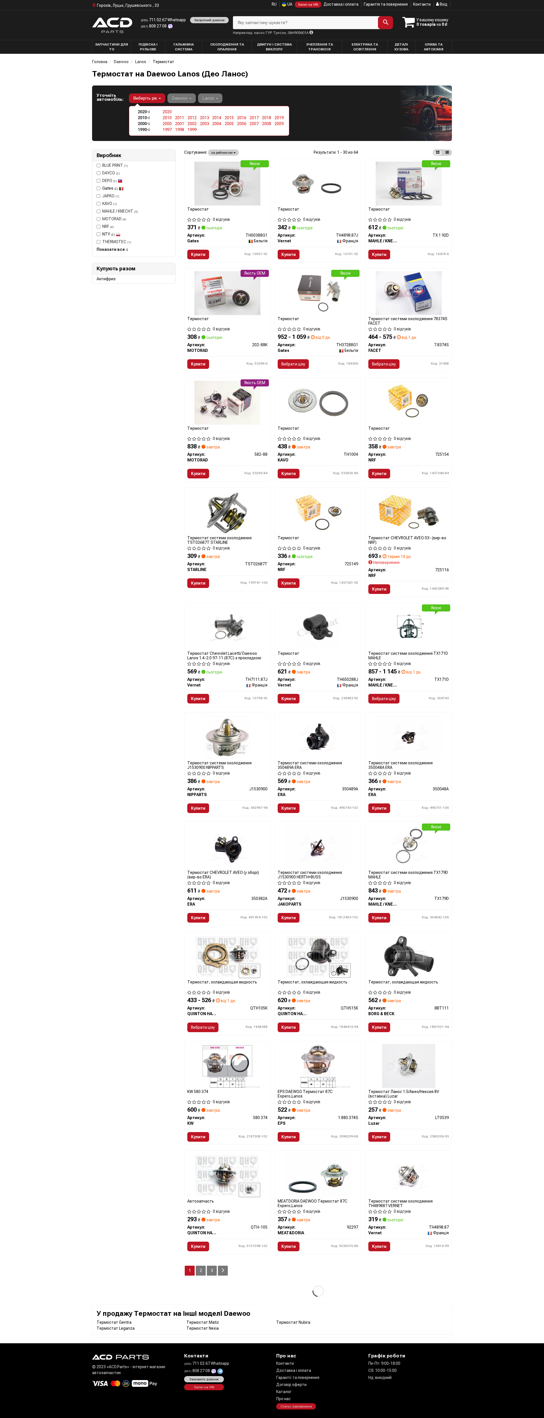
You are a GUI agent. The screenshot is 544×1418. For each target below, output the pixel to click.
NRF (108, 226)
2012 (192, 118)
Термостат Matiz (202, 1322)
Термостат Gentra (114, 1322)
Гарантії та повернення (297, 1377)
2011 (179, 118)
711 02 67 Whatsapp (163, 20)
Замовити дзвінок (204, 1379)
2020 (167, 112)
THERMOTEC (116, 241)
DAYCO (111, 173)
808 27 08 (154, 26)
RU (274, 4)
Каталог (284, 1391)
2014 (216, 118)
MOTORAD (114, 219)
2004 (216, 123)
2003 (204, 123)
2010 (167, 118)
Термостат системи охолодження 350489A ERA (310, 765)
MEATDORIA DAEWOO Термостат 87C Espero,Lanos (312, 1203)
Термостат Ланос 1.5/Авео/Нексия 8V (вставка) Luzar (403, 1093)
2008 (266, 123)
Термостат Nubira (293, 1322)
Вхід (443, 4)
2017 (254, 118)
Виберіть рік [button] (145, 98)
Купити (198, 254)
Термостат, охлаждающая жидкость (222, 982)
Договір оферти (291, 1384)
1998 (179, 129)
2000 (167, 123)
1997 (167, 129)
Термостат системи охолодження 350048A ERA (400, 765)
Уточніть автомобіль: (110, 97)
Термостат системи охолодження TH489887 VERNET (400, 1203)
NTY (108, 234)
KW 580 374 (197, 1091)
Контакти (422, 4)
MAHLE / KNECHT (120, 211)
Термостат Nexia (202, 1328)
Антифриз (106, 279)
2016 (241, 118)
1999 (192, 129)
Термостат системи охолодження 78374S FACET (407, 320)
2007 (254, 123)
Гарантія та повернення (386, 4)
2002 (192, 123)
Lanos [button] (208, 98)
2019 (279, 118)
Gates (110, 188)
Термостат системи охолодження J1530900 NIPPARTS (219, 765)
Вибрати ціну (293, 364)
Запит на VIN (308, 5)
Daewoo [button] (180, 98)
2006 (241, 123)
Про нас (283, 1398)
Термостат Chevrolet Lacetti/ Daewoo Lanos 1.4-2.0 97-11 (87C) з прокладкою (224, 655)
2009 (279, 123)
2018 (266, 118)
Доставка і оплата (341, 4)
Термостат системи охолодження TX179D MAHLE (408, 874)
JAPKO (110, 196)
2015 (229, 118)
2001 (179, 123)
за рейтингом (222, 153)
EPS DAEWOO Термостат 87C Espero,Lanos (305, 1093)
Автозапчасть (200, 1201)
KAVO (109, 203)
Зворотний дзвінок (209, 20)
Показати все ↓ (112, 249)
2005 (229, 123)
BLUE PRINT (115, 165)
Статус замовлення (296, 1406)
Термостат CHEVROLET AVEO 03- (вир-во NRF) (407, 540)
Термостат (198, 209)
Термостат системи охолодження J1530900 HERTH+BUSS (310, 874)
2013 (204, 118)
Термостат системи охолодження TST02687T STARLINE (219, 540)
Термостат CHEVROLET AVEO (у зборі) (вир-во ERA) (223, 874)
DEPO (109, 180)
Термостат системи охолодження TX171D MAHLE (408, 655)
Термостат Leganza (116, 1328)
